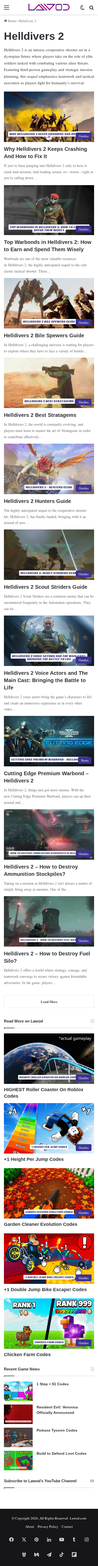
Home (11, 20)
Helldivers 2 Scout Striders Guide (45, 587)
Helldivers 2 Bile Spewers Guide (44, 335)
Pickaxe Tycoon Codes (57, 1430)
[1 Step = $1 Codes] (18, 1391)
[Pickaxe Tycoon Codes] (18, 1437)
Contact (67, 1526)
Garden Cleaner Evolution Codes (40, 1224)
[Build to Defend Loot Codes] (18, 1460)
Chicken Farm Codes (27, 1354)
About (29, 1526)
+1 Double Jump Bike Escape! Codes (45, 1289)
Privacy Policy (48, 1526)
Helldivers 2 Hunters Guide (37, 501)
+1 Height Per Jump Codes (34, 1159)
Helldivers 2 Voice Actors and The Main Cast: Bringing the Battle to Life (46, 680)
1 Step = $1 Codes (53, 1384)
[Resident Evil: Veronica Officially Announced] (18, 1414)
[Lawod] (49, 7)
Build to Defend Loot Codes (62, 1453)
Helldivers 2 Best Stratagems (40, 415)
